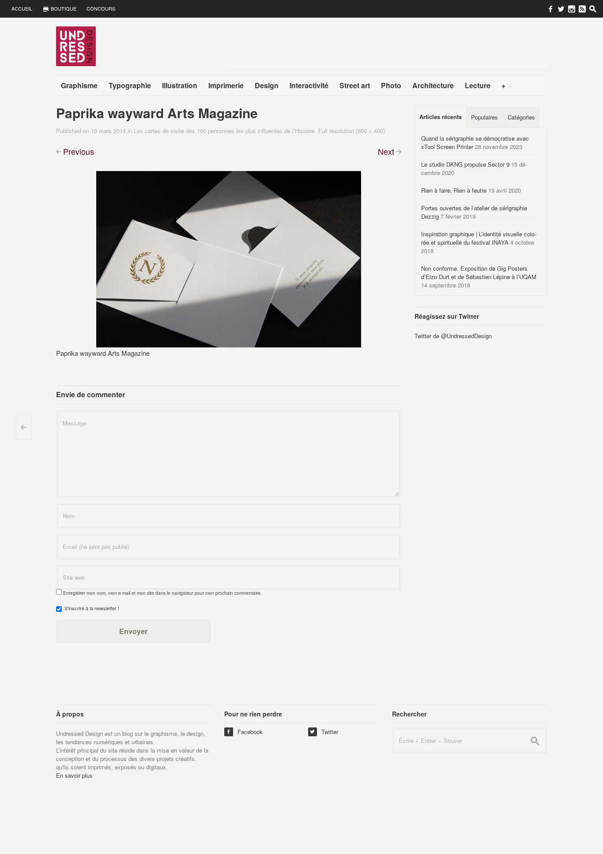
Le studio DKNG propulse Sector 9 (465, 164)
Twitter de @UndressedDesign (453, 336)
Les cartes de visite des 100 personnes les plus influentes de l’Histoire (224, 131)
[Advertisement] (386, 46)
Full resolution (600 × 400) (351, 131)
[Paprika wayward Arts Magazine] (228, 258)
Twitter (324, 731)
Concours (101, 8)
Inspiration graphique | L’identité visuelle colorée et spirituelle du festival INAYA (478, 238)
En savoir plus (74, 775)
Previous (78, 151)
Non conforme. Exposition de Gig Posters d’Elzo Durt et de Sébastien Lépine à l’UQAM (478, 272)
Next (386, 151)
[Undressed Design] (76, 46)
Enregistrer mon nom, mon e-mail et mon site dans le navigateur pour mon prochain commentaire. (162, 593)
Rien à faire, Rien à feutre (453, 190)
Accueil (21, 8)
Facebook (244, 731)
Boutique (62, 8)
